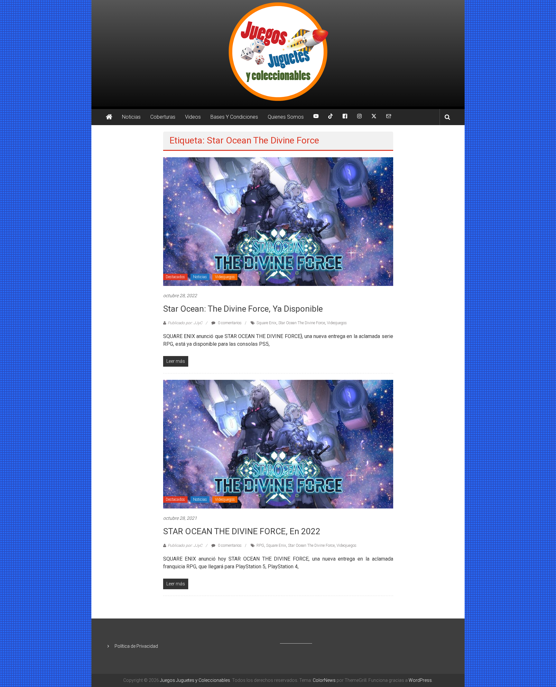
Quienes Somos (286, 117)
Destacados (175, 277)
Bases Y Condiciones (234, 117)
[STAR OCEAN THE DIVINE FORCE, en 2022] (278, 443)
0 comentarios (229, 323)
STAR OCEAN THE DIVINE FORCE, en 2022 (241, 531)
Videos (193, 117)
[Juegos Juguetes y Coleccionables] (278, 53)
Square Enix (266, 323)
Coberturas (162, 117)
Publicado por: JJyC (185, 323)
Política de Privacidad (136, 646)
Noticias (131, 117)
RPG (260, 545)
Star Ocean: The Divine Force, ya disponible (243, 309)
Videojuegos (225, 277)
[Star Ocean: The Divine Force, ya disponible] (278, 221)
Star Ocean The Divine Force (301, 323)
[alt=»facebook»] (345, 117)
